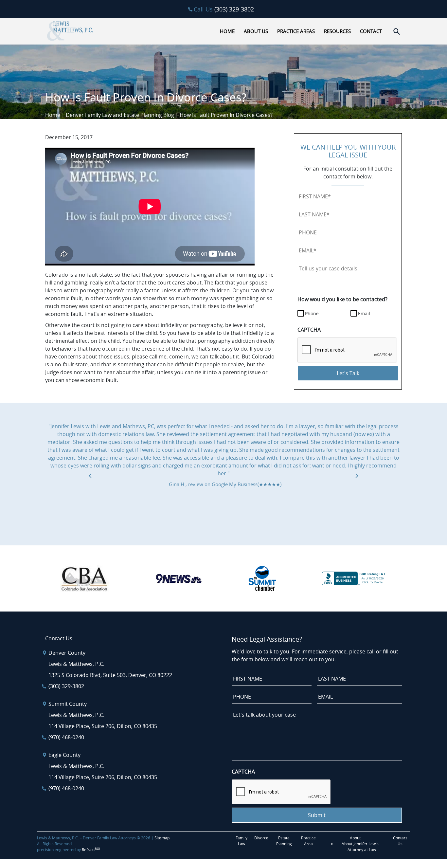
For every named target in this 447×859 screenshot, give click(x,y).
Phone (312, 313)
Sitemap (162, 837)
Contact (371, 31)
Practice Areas (296, 31)
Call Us (224, 9)
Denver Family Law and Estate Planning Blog (120, 115)
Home (227, 31)
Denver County (66, 652)
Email (364, 313)
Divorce (261, 837)
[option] (223, 455)
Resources (337, 31)
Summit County (67, 703)
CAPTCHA (309, 329)
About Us (256, 31)
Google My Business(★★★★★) (246, 484)
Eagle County (64, 754)
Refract (91, 849)
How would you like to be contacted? (342, 299)
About (355, 837)
